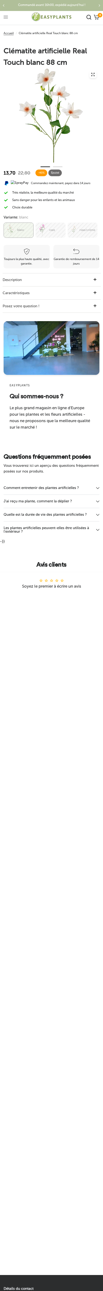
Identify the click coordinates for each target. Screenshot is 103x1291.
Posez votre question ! (21, 306)
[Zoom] (93, 74)
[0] (95, 17)
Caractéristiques (16, 293)
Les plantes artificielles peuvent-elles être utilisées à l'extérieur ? (46, 530)
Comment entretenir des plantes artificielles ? (41, 488)
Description (12, 280)
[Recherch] (88, 17)
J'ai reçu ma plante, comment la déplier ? (38, 501)
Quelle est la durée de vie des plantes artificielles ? (45, 514)
